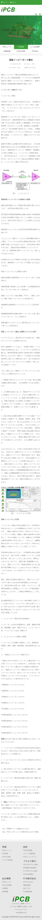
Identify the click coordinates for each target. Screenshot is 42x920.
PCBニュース (6, 47)
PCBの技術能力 (28, 874)
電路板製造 (27, 885)
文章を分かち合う (30, 68)
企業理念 (5, 888)
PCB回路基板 (27, 892)
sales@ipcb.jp (21, 913)
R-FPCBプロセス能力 (30, 871)
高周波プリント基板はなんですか (18, 829)
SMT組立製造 (27, 850)
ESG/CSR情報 (7, 885)
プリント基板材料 (29, 854)
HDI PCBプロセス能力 (30, 865)
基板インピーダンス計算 (10, 519)
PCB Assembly (28, 882)
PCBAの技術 (21, 51)
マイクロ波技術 (7, 860)
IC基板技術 (7, 51)
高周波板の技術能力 (30, 868)
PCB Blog (35, 51)
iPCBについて (6, 882)
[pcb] (8, 9)
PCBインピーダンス (30, 857)
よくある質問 (35, 47)
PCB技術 (21, 47)
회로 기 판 (26, 888)
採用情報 (5, 892)
